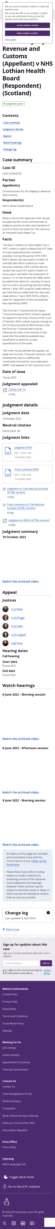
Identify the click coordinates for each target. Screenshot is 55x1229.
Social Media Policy (13, 1023)
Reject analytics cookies (27, 33)
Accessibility (9, 1009)
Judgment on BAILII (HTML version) (29, 520)
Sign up (46, 963)
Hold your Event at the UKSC (18, 1123)
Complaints (8, 1108)
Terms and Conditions (15, 1016)
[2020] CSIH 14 (17, 389)
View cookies (10, 39)
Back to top (12, 929)
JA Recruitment (10, 1055)
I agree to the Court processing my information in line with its (29, 972)
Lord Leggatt (18, 634)
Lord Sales (17, 626)
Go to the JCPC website (24, 1186)
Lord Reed (17, 609)
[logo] (28, 1202)
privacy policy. (47, 972)
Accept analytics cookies (27, 25)
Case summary (11, 122)
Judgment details (13, 129)
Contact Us (8, 1086)
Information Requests (15, 1130)
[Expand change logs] (48, 912)
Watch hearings (12, 142)
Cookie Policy (10, 994)
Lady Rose (17, 643)
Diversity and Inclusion (15, 1069)
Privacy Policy (10, 1001)
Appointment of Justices (16, 1062)
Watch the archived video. (20, 581)
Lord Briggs (18, 617)
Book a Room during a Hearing (20, 1115)
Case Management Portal (17, 1093)
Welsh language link (14, 1164)
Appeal (7, 136)
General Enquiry (11, 1101)
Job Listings (9, 1047)
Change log (9, 149)
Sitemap (7, 1030)
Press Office (9, 1147)
